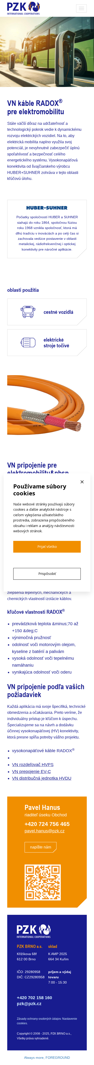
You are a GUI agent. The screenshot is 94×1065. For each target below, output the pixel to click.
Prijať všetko (47, 546)
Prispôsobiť (47, 573)
